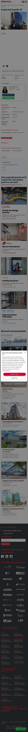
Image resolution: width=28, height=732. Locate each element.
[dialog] (14, 366)
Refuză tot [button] (14, 378)
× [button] (24, 352)
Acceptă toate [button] (14, 374)
